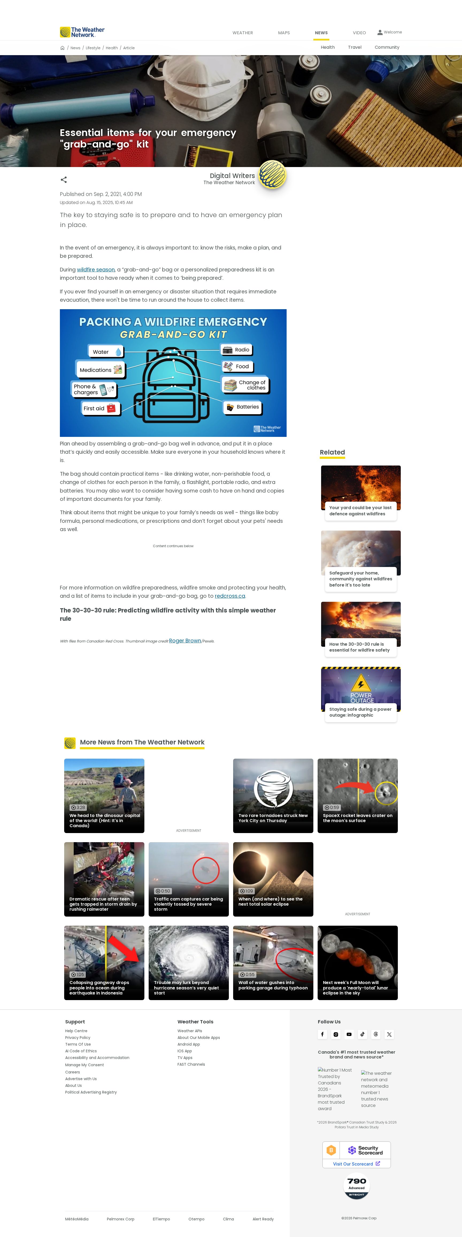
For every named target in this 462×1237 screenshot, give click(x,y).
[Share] (64, 180)
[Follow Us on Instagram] (335, 1035)
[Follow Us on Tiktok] (362, 1035)
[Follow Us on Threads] (376, 1035)
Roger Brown (185, 640)
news (75, 48)
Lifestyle (93, 48)
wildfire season (96, 269)
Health (112, 48)
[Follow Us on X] (389, 1035)
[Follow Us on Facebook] (322, 1035)
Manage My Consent (84, 1064)
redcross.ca (230, 596)
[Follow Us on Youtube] (349, 1035)
